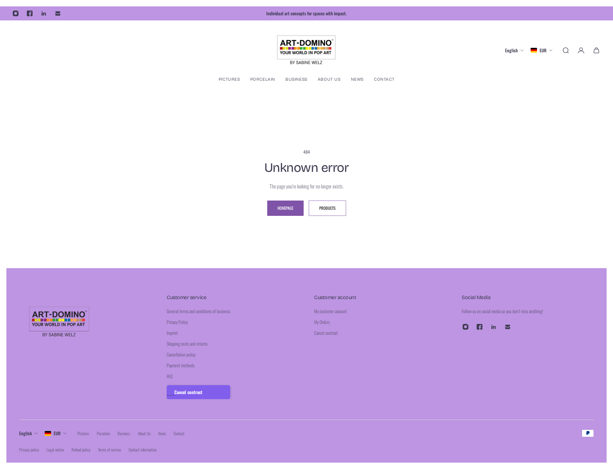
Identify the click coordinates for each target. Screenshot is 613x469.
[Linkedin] (44, 13)
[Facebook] (30, 13)
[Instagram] (16, 13)
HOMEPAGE (285, 208)
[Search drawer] (565, 50)
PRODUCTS (327, 208)
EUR (57, 433)
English (25, 433)
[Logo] (306, 50)
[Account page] (581, 50)
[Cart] (596, 50)
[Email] (58, 13)
